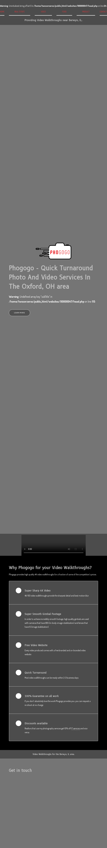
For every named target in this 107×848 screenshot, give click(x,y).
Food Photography (64, 13)
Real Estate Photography (19, 13)
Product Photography (86, 13)
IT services (75, 728)
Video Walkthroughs (43, 13)
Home (2, 11)
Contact (103, 11)
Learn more (19, 313)
